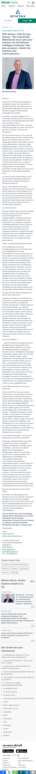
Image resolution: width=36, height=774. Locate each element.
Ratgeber (6, 735)
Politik (5, 715)
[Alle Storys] (18, 17)
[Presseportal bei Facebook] (12, 755)
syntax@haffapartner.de (10, 551)
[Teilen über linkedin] (27, 772)
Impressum (6, 758)
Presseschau (7, 718)
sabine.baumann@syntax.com (12, 536)
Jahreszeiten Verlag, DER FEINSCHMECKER (18, 698)
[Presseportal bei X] (14, 755)
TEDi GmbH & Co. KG (10, 708)
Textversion (21, 765)
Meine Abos (30, 6)
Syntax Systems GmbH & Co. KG (13, 30)
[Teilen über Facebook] (3, 772)
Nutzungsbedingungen (25, 760)
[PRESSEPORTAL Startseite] (9, 2)
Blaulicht (12, 6)
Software (14, 568)
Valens (5, 702)
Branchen (5, 572)
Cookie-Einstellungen (9, 767)
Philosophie (7, 725)
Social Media (22, 767)
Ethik (5, 722)
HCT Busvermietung (10, 692)
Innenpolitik (7, 712)
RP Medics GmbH (9, 695)
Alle (32, 581)
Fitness (5, 728)
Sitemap (5, 769)
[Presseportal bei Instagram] (17, 755)
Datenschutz (6, 765)
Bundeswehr (7, 732)
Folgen (25, 20)
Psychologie (24, 568)
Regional (20, 6)
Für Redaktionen (23, 758)
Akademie (5, 763)
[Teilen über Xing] (21, 772)
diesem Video (27, 525)
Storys (3, 6)
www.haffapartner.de (9, 549)
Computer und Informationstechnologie (15, 564)
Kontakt (4, 760)
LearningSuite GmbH (10, 688)
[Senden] (33, 772)
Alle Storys (8, 20)
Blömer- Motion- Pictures (11, 705)
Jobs (19, 763)
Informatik (14, 572)
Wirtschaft (5, 568)
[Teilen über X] (9, 772)
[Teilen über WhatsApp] (15, 772)
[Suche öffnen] (29, 2)
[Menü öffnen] (33, 2)
